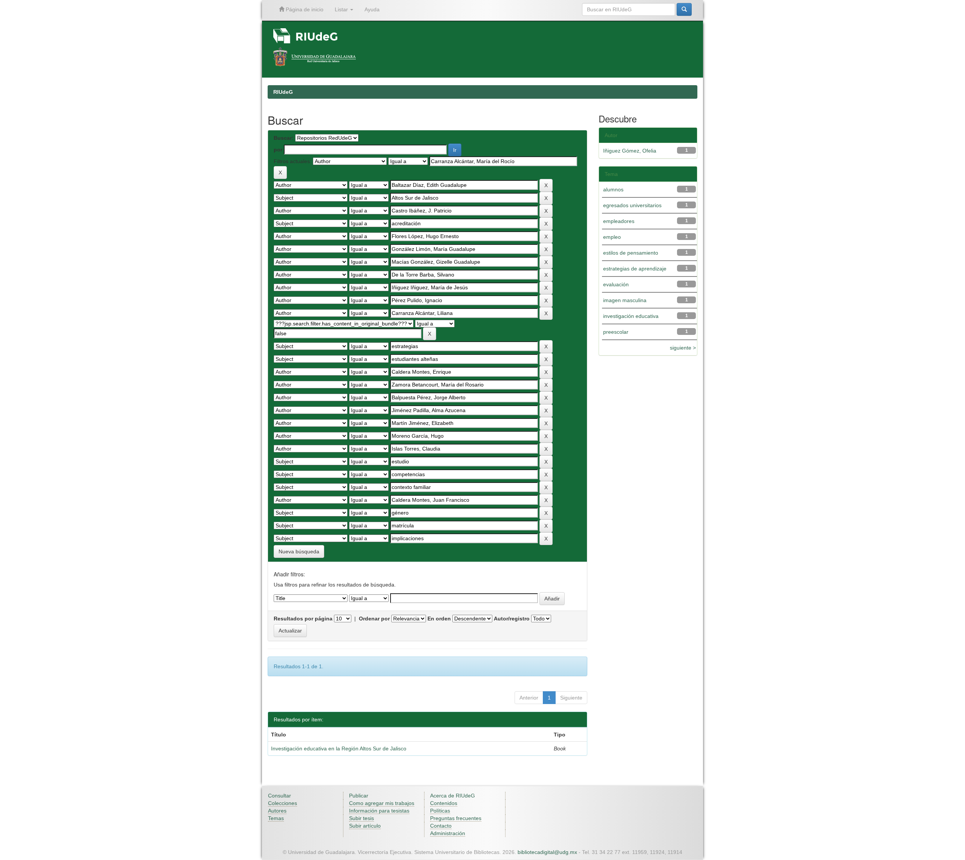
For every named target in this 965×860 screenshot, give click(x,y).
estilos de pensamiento (630, 253)
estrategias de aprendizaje (634, 269)
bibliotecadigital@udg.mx (547, 852)
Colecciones (282, 803)
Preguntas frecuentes (455, 818)
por (278, 150)
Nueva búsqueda (299, 551)
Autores (277, 811)
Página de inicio (303, 9)
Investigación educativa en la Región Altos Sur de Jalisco (338, 748)
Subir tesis (361, 818)
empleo (612, 237)
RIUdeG (283, 92)
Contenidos (443, 803)
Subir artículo (365, 826)
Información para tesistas (379, 811)
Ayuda (372, 9)
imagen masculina (624, 300)
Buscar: (284, 138)
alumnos (613, 189)
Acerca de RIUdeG (452, 796)
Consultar (279, 796)
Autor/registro (512, 619)
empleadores (618, 221)
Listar (342, 9)
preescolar (615, 332)
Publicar (358, 796)
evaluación (616, 284)
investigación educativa (631, 316)
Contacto (441, 826)
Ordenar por (374, 619)
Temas (276, 818)
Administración (447, 833)
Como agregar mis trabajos (381, 803)
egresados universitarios (632, 205)
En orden (439, 619)
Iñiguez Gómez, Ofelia (629, 151)
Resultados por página (303, 619)
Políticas (440, 811)
